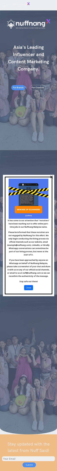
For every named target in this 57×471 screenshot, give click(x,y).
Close (28, 287)
